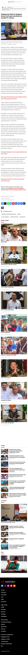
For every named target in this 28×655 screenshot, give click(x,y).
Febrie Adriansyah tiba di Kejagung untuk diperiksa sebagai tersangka (12, 354)
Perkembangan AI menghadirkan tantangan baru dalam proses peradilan (17, 482)
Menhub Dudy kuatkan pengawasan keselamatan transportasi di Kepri (15, 451)
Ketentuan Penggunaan (7, 634)
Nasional (10, 7)
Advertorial (4, 626)
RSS (2, 646)
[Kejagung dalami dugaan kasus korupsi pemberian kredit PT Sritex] (14, 512)
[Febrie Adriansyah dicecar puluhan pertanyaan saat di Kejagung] (14, 322)
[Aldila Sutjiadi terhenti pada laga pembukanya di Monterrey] (4, 476)
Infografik (3, 631)
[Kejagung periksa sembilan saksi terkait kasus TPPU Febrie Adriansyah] (14, 413)
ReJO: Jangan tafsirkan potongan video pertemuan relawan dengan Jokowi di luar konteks (17, 495)
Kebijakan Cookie (5, 639)
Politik (2, 607)
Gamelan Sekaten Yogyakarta (16, 538)
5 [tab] (18, 574)
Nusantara (3, 601)
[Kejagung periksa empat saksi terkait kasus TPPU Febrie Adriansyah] (14, 300)
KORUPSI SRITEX (14, 216)
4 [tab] (16, 574)
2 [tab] (12, 574)
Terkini (3, 445)
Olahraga (3, 614)
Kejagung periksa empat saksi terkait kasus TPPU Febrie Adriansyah (12, 309)
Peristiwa (3, 609)
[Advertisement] (14, 435)
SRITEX (19, 214)
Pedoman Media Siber (6, 643)
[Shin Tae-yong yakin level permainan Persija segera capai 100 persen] (4, 470)
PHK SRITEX (22, 216)
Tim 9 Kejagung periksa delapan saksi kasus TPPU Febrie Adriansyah (12, 286)
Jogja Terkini (4, 605)
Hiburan (3, 624)
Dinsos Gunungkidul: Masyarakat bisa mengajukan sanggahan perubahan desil (17, 546)
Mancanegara (4, 619)
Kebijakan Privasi (5, 636)
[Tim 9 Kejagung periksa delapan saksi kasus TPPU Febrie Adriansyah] (14, 277)
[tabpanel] (14, 564)
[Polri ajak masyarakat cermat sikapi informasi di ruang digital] (4, 457)
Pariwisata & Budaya (6, 622)
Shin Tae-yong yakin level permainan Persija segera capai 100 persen (17, 470)
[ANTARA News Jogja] (15, 1)
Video (2, 599)
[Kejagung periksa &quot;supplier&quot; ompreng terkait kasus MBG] (14, 232)
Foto (2, 552)
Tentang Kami (4, 641)
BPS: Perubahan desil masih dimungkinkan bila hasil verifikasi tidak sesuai (13, 521)
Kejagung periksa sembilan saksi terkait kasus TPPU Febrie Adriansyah (13, 422)
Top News (4, 500)
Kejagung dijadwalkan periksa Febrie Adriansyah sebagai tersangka (14, 399)
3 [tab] (14, 574)
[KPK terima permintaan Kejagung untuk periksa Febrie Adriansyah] (14, 368)
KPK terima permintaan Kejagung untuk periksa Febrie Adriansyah (13, 377)
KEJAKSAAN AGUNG (7, 211)
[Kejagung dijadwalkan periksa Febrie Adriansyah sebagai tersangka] (14, 390)
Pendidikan (4, 616)
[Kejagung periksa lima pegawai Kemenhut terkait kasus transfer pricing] (14, 255)
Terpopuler (4, 594)
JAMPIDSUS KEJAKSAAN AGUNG (9, 214)
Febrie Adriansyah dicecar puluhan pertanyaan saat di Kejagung (13, 331)
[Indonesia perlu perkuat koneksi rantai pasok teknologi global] (4, 464)
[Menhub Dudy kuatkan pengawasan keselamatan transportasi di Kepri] (4, 451)
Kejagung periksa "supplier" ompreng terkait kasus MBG (13, 241)
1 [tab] (10, 574)
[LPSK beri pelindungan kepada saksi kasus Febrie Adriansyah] (4, 489)
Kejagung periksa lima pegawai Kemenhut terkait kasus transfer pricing (12, 263)
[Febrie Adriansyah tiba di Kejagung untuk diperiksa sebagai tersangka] (14, 345)
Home (4, 7)
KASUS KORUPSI (5, 216)
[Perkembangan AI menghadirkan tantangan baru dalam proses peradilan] (4, 482)
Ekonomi (3, 611)
